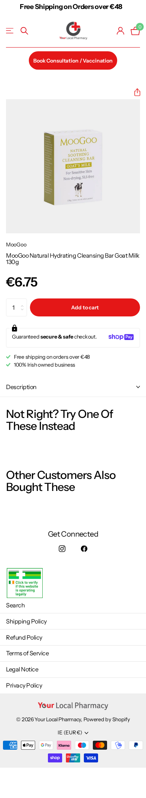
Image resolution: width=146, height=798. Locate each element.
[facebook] (84, 549)
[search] (24, 30)
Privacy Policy (24, 685)
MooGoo (16, 244)
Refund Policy (24, 637)
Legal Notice (22, 669)
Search (15, 605)
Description (21, 387)
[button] (134, 92)
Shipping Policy (26, 621)
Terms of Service (27, 653)
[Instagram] (62, 549)
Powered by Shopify (106, 719)
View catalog (10, 31)
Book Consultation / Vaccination (73, 60)
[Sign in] (121, 31)
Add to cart (84, 307)
